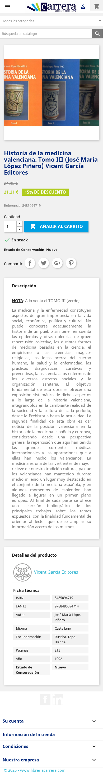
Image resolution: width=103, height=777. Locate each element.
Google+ (57, 263)
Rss (58, 699)
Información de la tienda (29, 734)
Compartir (30, 263)
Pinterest (71, 263)
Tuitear (43, 263)
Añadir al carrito (56, 226)
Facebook (45, 699)
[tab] (24, 286)
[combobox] (51, 21)
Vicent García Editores (56, 572)
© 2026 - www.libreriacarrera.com (34, 770)
